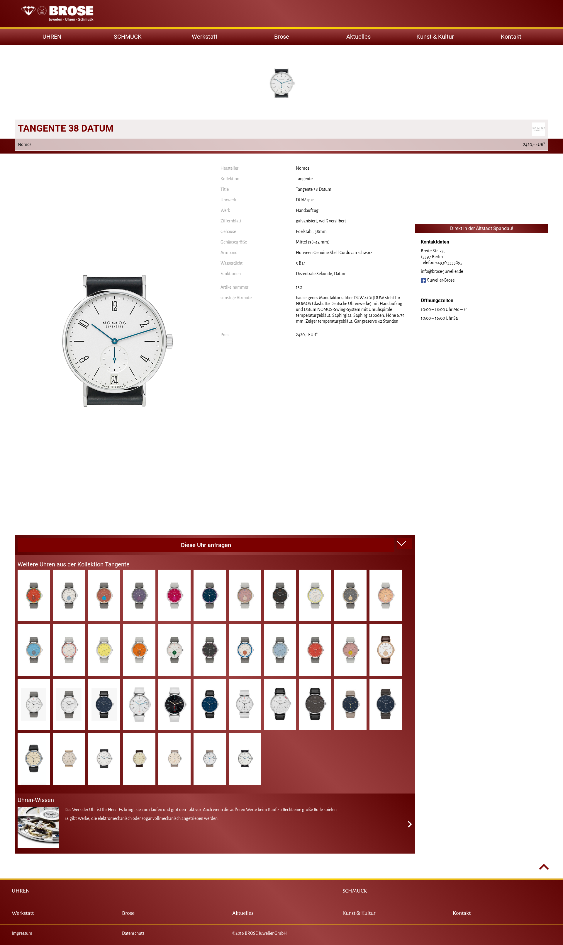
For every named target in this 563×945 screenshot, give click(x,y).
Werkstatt (205, 36)
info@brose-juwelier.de (442, 271)
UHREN (21, 891)
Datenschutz (133, 933)
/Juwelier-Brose (440, 280)
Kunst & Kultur (435, 36)
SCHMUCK (354, 891)
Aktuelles (358, 36)
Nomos (302, 168)
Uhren (52, 36)
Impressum (22, 933)
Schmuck (128, 36)
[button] (404, 543)
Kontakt (511, 36)
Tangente (304, 178)
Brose (281, 36)
